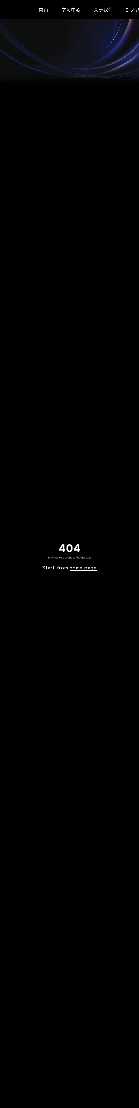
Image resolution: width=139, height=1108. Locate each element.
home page (83, 567)
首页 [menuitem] (43, 9)
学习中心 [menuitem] (71, 9)
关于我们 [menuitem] (103, 9)
